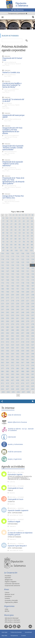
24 (32, 221)
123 (27, 259)
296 (17, 333)
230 (2, 306)
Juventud (11, 501)
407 (12, 380)
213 (22, 298)
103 (31, 250)
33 (3, 227)
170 (17, 280)
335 (2, 351)
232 (12, 306)
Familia (10, 490)
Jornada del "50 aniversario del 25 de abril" (13, 100)
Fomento (7, 598)
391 (2, 374)
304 (22, 336)
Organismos (9, 606)
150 (22, 271)
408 (17, 380)
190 (12, 289)
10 (7, 218)
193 (27, 289)
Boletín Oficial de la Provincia (17, 422)
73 (3, 242)
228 (27, 303)
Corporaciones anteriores (12, 585)
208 (32, 295)
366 (17, 362)
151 (27, 271)
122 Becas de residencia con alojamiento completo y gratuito (20, 534)
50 (7, 233)
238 (7, 309)
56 (32, 233)
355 (32, 357)
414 (12, 383)
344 (12, 354)
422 (17, 386)
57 (3, 236)
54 (24, 233)
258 (2, 318)
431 (27, 389)
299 (32, 333)
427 (7, 389)
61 (20, 236)
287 (7, 330)
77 (20, 242)
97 (3, 250)
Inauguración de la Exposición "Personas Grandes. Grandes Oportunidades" (12, 147)
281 (12, 327)
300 (2, 336)
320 (32, 342)
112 (7, 256)
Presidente (8, 576)
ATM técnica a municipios (12, 620)
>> (18, 395)
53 (20, 233)
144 (27, 268)
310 (17, 339)
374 (22, 365)
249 (27, 312)
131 (32, 262)
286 (2, 330)
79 (28, 242)
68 (15, 239)
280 (7, 327)
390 (32, 371)
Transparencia (14, 635)
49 (3, 233)
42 (7, 230)
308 (7, 339)
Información (12, 437)
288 (12, 330)
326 (27, 345)
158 (27, 274)
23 (28, 221)
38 (24, 227)
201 (32, 292)
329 (7, 348)
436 (18, 392)
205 (17, 295)
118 (2, 259)
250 (32, 312)
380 (17, 368)
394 (17, 374)
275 (17, 324)
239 (12, 309)
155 (12, 274)
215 (32, 298)
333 (27, 348)
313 (32, 339)
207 (27, 295)
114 (17, 256)
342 (2, 354)
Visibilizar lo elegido (14, 522)
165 (27, 277)
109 (27, 253)
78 (24, 242)
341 (32, 351)
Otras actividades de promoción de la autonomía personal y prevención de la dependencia (20, 478)
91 (11, 248)
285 (32, 327)
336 (7, 351)
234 (22, 306)
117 (32, 256)
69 (20, 239)
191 (17, 289)
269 (22, 321)
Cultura (7, 592)
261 (17, 318)
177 (17, 283)
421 (12, 386)
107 (17, 253)
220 (22, 301)
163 (17, 277)
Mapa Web (4, 635)
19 (11, 221)
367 (22, 362)
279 (2, 327)
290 (22, 330)
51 (11, 233)
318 (22, 342)
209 (2, 298)
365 (12, 362)
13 (19, 218)
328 (2, 348)
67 (11, 239)
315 (7, 342)
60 (15, 236)
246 (12, 312)
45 (20, 230)
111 (2, 256)
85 (20, 245)
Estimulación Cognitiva (15, 475)
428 (12, 389)
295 (12, 333)
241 (22, 309)
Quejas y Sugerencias (15, 459)
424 (27, 386)
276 (22, 324)
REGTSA (7, 611)
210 (7, 298)
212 (17, 298)
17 (3, 221)
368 (27, 362)
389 (27, 371)
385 (7, 371)
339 (22, 351)
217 (7, 301)
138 (32, 265)
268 (17, 321)
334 (32, 348)
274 (12, 324)
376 (32, 365)
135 (17, 265)
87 (28, 245)
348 (32, 354)
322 (7, 345)
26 (7, 224)
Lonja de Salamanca (14, 415)
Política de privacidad (16, 632)
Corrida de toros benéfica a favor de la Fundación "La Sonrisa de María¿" (11, 85)
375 (27, 365)
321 (2, 345)
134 (12, 265)
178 (22, 283)
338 (17, 351)
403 (27, 377)
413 (7, 383)
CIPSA (6, 609)
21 (20, 221)
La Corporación (10, 573)
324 (17, 345)
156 (17, 274)
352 (17, 357)
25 (3, 224)
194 (32, 289)
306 (32, 336)
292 (32, 330)
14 (23, 218)
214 (27, 298)
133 (7, 265)
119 (7, 259)
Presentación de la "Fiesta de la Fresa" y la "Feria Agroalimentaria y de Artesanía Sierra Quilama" (13, 180)
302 (12, 336)
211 (12, 298)
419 (2, 386)
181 (2, 286)
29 (20, 224)
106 (12, 253)
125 (2, 262)
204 (12, 295)
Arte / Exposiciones (15, 512)
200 (27, 292)
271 (32, 321)
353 (22, 357)
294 (7, 333)
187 (32, 286)
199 (22, 292)
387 (17, 371)
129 (22, 262)
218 (12, 301)
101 (21, 250)
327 (32, 345)
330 (12, 348)
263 (27, 318)
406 (7, 380)
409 (22, 380)
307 (2, 339)
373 (17, 365)
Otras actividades (14, 537)
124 (32, 259)
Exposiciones (12, 524)
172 (27, 280)
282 (17, 327)
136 (22, 265)
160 (2, 277)
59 (11, 236)
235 (27, 306)
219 (17, 301)
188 (2, 289)
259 (7, 318)
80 (32, 242)
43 (11, 230)
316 (12, 342)
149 (17, 271)
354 (27, 357)
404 (32, 377)
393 (12, 374)
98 (7, 250)
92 (15, 248)
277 (27, 324)
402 (22, 377)
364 (7, 362)
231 (7, 306)
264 (32, 318)
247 (17, 312)
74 (7, 242)
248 (22, 312)
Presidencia (8, 596)
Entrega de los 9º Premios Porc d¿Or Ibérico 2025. (13, 197)
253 (12, 315)
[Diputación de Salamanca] (17, 4)
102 (26, 250)
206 (22, 295)
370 (2, 365)
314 (2, 342)
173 (32, 280)
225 (12, 303)
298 (27, 333)
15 (27, 218)
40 (32, 227)
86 (24, 245)
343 (7, 354)
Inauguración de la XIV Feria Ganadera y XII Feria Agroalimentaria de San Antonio (12, 130)
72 (32, 239)
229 (32, 303)
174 (2, 283)
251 (2, 315)
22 (24, 221)
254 (17, 315)
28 (15, 224)
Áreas (6, 589)
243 (32, 309)
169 (12, 280)
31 (28, 224)
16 (31, 218)
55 (28, 233)
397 (32, 374)
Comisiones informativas (12, 583)
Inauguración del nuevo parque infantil (13, 116)
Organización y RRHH (11, 602)
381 (22, 368)
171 (22, 280)
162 (12, 277)
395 (22, 374)
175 (7, 283)
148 (12, 271)
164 (22, 277)
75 (11, 242)
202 (2, 295)
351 (12, 357)
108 (22, 253)
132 (2, 265)
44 (15, 230)
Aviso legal (4, 632)
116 (27, 256)
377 (2, 368)
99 (12, 250)
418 (32, 383)
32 (32, 224)
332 (22, 348)
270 (27, 321)
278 (32, 324)
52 (15, 233)
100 (16, 250)
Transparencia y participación (17, 13)
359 (17, 359)
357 (7, 359)
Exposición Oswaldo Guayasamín (18, 510)
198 (17, 292)
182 (7, 286)
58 (7, 236)
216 (2, 301)
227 (22, 303)
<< (2, 215)
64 (32, 236)
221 (27, 301)
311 (22, 339)
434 (8, 392)
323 (12, 345)
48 (32, 230)
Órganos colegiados (10, 581)
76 (15, 242)
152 (32, 271)
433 (3, 392)
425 (32, 386)
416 (22, 383)
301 (7, 336)
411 (32, 380)
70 (24, 239)
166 (32, 277)
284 (27, 327)
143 (22, 268)
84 (15, 245)
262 (22, 318)
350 (7, 357)
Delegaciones (9, 579)
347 (27, 354)
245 (7, 312)
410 (27, 380)
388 (22, 371)
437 (23, 392)
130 (27, 262)
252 (7, 315)
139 (2, 268)
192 (22, 289)
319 (27, 342)
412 (2, 383)
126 (7, 262)
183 (12, 286)
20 (15, 221)
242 (27, 309)
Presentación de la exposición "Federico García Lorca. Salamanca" (12, 164)
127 (12, 262)
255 (22, 315)
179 (27, 283)
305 (27, 336)
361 (27, 359)
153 (2, 274)
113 (12, 256)
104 (2, 253)
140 (7, 268)
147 (7, 271)
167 (2, 280)
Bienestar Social (9, 594)
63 (28, 236)
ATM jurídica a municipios (12, 622)
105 (7, 253)
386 (12, 371)
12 (15, 218)
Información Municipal (11, 618)
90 (7, 248)
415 (17, 383)
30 (24, 224)
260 (12, 318)
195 (2, 292)
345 (17, 354)
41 (3, 230)
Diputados (8, 577)
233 (17, 306)
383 (32, 368)
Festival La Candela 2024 (11, 72)
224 (7, 303)
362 (32, 359)
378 (7, 368)
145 (32, 268)
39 (28, 227)
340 (27, 351)
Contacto (23, 635)
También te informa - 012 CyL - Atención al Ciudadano (21, 429)
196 (7, 292)
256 (27, 315)
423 (22, 386)
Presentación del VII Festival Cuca (12, 59)
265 (2, 321)
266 (7, 321)
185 (22, 286)
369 (32, 362)
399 (7, 377)
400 (12, 377)
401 (17, 377)
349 (2, 357)
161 (7, 277)
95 (28, 248)
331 (17, 348)
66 (7, 239)
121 (17, 259)
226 (17, 303)
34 (7, 227)
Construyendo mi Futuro (15, 488)
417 (27, 383)
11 (11, 218)
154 (7, 274)
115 (22, 256)
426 (2, 389)
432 (32, 389)
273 (7, 324)
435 (13, 392)
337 (12, 351)
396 (27, 374)
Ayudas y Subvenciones (15, 444)
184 (17, 286)
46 (24, 230)
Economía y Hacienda (11, 600)
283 (22, 327)
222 (32, 301)
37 (20, 227)
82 (7, 245)
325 (22, 345)
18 (7, 221)
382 (27, 368)
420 (7, 386)
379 (12, 368)
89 (3, 248)
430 (22, 389)
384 (2, 371)
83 (11, 245)
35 (11, 227)
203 (7, 295)
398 (2, 377)
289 (17, 330)
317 (17, 342)
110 (32, 253)
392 (7, 374)
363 (2, 362)
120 (12, 259)
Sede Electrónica (18, 10)
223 (2, 303)
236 (32, 306)
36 (15, 227)
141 (12, 268)
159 (32, 274)
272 (2, 324)
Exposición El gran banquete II (17, 546)
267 (12, 321)
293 (2, 333)
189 (7, 289)
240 (17, 309)
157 (22, 274)
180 (32, 283)
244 (2, 312)
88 (32, 245)
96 (32, 248)
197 (12, 292)
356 (2, 359)
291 (27, 330)
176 (12, 283)
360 (22, 359)
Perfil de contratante (15, 452)
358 (12, 359)
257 (32, 315)
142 (17, 268)
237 (2, 309)
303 (17, 336)
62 (24, 236)
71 (28, 239)
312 (27, 339)
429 (17, 389)
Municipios (9, 615)
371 (7, 365)
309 (12, 339)
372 (12, 365)
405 (2, 380)
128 (17, 262)
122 (22, 259)
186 (27, 286)
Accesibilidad (28, 632)
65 (3, 239)
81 (3, 245)
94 (24, 248)
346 (22, 354)
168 (7, 280)
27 (11, 224)
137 (27, 265)
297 (22, 333)
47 (28, 230)
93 (20, 248)
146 (2, 271)
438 (28, 392)
